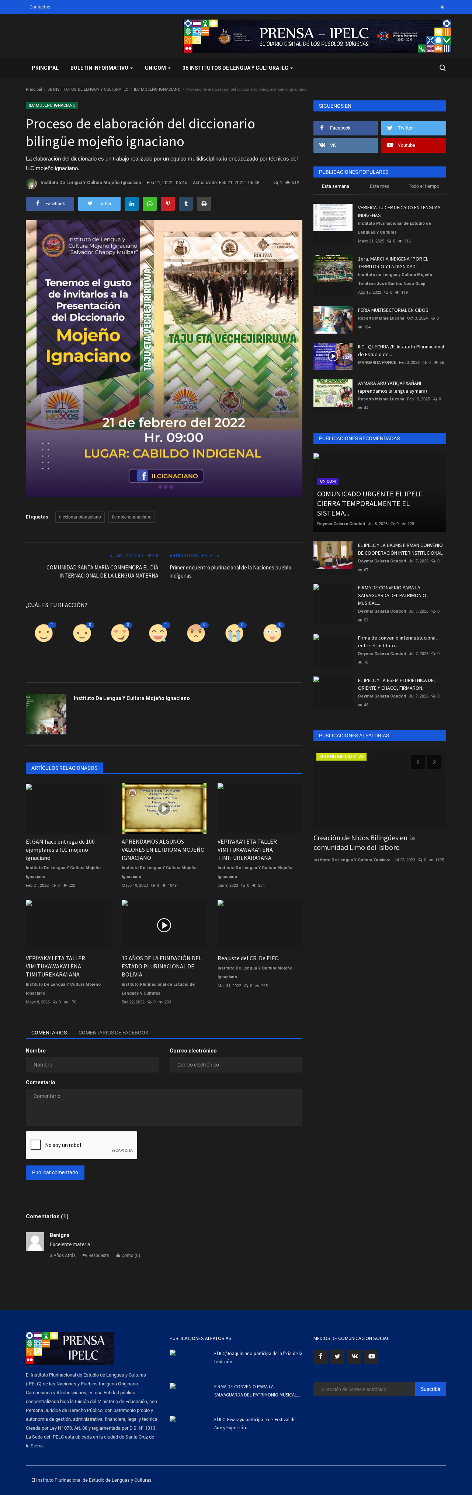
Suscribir (431, 1389)
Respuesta (98, 1255)
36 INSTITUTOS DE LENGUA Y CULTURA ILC (88, 89)
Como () (130, 1255)
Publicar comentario (55, 1172)
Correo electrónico (193, 1051)
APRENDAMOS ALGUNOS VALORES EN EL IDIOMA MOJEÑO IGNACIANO (163, 849)
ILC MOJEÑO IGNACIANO (157, 89)
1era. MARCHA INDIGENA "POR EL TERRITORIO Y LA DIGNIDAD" (393, 262)
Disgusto (82, 653)
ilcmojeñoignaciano (132, 517)
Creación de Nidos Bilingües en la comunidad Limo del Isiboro (364, 842)
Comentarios (49, 1033)
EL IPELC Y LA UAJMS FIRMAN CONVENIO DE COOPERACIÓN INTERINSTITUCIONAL (400, 549)
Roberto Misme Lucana (381, 318)
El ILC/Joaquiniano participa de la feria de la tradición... (258, 1357)
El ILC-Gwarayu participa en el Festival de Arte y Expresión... (254, 1423)
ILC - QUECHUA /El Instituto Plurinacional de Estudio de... (401, 350)
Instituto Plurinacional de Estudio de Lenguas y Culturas (158, 989)
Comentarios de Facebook (114, 1033)
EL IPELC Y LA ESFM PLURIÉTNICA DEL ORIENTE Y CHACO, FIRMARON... (397, 684)
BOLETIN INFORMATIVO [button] (99, 68)
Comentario (40, 1082)
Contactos (40, 7)
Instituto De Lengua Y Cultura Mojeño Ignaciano (91, 182)
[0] (442, 7)
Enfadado (196, 653)
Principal (45, 68)
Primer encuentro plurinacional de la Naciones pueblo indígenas (230, 571)
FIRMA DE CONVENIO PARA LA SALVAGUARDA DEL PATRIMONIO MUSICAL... (392, 595)
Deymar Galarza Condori (341, 523)
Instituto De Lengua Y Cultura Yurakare (352, 860)
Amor (119, 653)
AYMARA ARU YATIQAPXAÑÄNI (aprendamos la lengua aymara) (392, 387)
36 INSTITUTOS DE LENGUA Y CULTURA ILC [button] (236, 68)
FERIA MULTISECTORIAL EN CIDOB (393, 310)
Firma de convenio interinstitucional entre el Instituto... (397, 641)
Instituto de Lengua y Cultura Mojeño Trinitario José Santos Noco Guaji (395, 279)
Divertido (158, 653)
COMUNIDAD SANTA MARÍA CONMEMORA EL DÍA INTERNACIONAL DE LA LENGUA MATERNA (102, 571)
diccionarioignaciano (80, 517)
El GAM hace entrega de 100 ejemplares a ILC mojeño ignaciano (60, 849)
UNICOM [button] (156, 68)
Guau (272, 653)
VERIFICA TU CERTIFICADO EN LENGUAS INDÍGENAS (399, 211)
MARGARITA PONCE (377, 362)
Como (44, 653)
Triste (234, 653)
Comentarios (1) (47, 1216)
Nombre (36, 1051)
